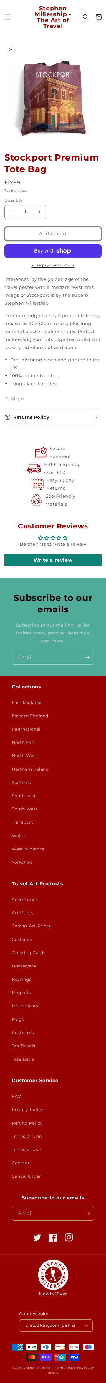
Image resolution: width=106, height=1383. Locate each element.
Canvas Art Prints (31, 926)
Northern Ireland (30, 769)
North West (24, 755)
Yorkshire (22, 862)
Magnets (21, 992)
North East (24, 742)
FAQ (16, 1096)
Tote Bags (23, 1059)
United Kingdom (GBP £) (50, 1325)
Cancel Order (26, 1176)
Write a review (53, 560)
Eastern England (30, 715)
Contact (20, 1163)
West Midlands (28, 849)
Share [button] (17, 398)
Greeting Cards (28, 952)
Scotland (22, 782)
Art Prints (23, 912)
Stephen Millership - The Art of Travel (50, 1367)
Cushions (22, 939)
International (26, 729)
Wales (18, 835)
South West (25, 809)
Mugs (18, 1019)
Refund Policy (27, 1123)
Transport (22, 822)
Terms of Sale (27, 1136)
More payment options (53, 265)
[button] (7, 17)
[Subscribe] (87, 658)
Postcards (23, 1032)
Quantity (13, 200)
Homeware (24, 966)
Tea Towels (23, 1046)
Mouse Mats (25, 1005)
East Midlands (27, 702)
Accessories (25, 899)
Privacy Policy (27, 1109)
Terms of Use (26, 1149)
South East (24, 795)
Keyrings (22, 979)
